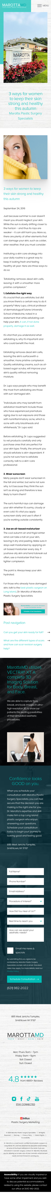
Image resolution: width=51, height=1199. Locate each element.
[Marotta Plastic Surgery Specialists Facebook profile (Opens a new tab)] (21, 1099)
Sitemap (17, 1135)
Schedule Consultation (22, 979)
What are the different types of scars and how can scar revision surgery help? (24, 644)
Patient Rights (39, 1135)
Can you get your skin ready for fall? (23, 632)
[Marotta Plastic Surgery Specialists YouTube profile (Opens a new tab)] (37, 1099)
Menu (46, 5)
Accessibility (25, 1138)
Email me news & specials (25, 950)
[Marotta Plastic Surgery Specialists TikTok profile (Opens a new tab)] (29, 1099)
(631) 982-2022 (17, 988)
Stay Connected (25, 1104)
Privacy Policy (13, 971)
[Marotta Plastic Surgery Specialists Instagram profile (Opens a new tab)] (14, 1099)
